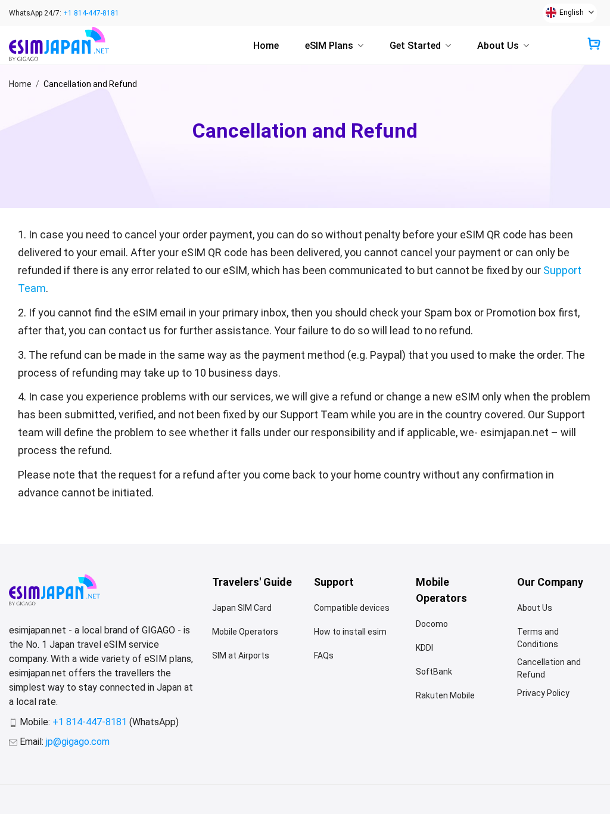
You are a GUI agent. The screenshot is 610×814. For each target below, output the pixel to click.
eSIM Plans (329, 45)
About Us (498, 45)
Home (266, 45)
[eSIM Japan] (68, 45)
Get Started (415, 45)
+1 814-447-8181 (91, 13)
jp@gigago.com (78, 741)
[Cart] (594, 44)
